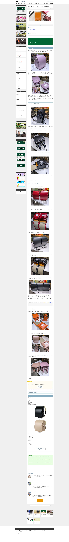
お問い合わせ (43, 530)
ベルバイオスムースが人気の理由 (33, 29)
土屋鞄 (18, 75)
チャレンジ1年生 (19, 191)
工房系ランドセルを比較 (43, 514)
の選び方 (20, 1)
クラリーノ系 (35, 3)
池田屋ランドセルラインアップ (40, 500)
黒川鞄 (18, 80)
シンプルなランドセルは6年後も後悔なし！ (36, 522)
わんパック (20, 115)
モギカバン (19, 83)
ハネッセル (19, 67)
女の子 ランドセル (20, 3)
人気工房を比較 (18, 73)
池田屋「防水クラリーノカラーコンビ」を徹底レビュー (36, 515)
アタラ (18, 64)
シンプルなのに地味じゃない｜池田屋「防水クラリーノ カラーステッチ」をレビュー (30, 515)
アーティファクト (20, 62)
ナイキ (17, 102)
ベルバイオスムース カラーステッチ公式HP (40, 449)
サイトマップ (50, 1)
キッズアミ (19, 56)
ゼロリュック (21, 110)
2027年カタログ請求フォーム (40, 387)
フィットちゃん (19, 52)
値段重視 (44, 3)
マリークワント (18, 94)
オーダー (47, 3)
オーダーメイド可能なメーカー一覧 (30, 522)
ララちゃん (19, 58)
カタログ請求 (51, 3)
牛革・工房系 (30, 3)
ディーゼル (18, 99)
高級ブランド (39, 3)
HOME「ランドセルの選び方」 (32, 530)
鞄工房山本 (19, 78)
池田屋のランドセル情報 (50, 514)
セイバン (19, 49)
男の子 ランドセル (26, 3)
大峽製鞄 (19, 88)
